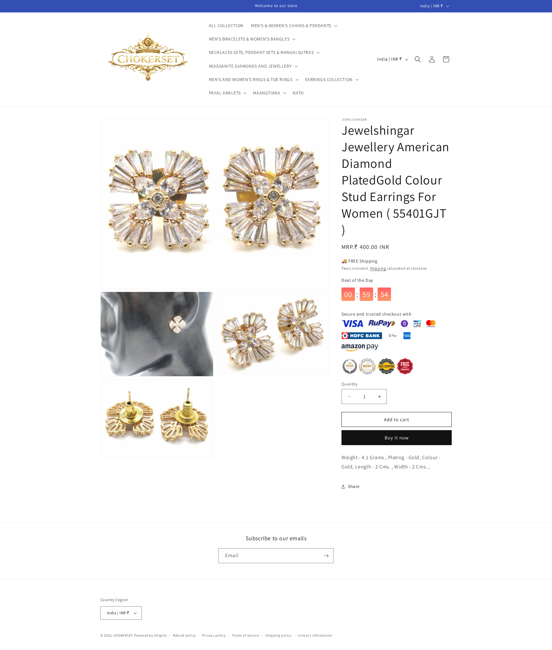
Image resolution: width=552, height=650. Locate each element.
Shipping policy (278, 635)
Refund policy (184, 635)
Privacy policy (214, 635)
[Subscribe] (326, 555)
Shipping (378, 268)
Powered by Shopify (150, 635)
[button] (293, 25)
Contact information (315, 635)
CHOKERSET (123, 635)
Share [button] (354, 486)
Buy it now (397, 438)
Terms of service (245, 635)
